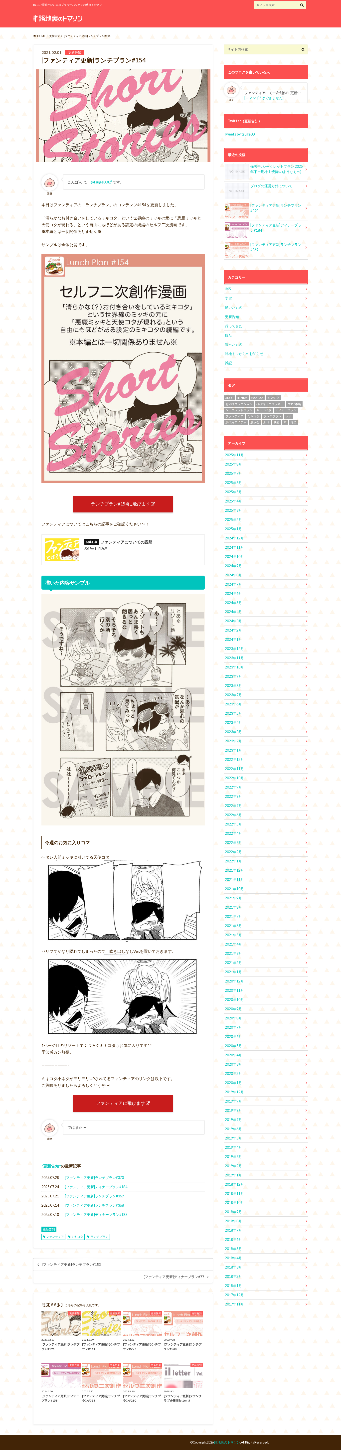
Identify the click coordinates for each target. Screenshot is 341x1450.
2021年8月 (233, 907)
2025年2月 (233, 519)
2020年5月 (233, 1046)
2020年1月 (233, 1083)
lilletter (242, 398)
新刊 (266, 422)
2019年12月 (234, 1092)
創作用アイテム (235, 422)
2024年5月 (233, 603)
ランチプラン (99, 1237)
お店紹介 (273, 398)
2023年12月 (234, 648)
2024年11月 (234, 547)
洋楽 (294, 422)
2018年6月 (233, 1239)
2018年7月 (233, 1230)
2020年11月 (234, 990)
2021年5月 (233, 935)
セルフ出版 (263, 410)
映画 (277, 422)
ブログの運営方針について (271, 186)
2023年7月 (233, 695)
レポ (289, 416)
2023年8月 (233, 685)
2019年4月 (233, 1147)
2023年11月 (234, 658)
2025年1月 (233, 529)
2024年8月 (233, 575)
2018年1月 (233, 1286)
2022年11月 (234, 769)
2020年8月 (233, 1018)
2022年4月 (233, 833)
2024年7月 (233, 584)
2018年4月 (233, 1258)
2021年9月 (233, 898)
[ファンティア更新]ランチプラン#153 (71, 1265)
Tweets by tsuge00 (239, 134)
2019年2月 (233, 1166)
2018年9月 (233, 1212)
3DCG (229, 398)
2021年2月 (233, 963)
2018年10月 (234, 1202)
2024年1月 (233, 639)
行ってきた (233, 326)
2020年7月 (233, 1027)
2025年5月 (233, 492)
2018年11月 (234, 1193)
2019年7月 (233, 1120)
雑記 (228, 363)
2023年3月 (233, 732)
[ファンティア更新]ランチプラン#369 (94, 1196)
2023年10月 (234, 667)
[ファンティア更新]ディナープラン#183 (96, 1214)
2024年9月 (233, 566)
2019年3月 (233, 1156)
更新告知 (51, 1165)
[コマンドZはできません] (264, 98)
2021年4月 (233, 944)
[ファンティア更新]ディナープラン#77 (174, 1277)
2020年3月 (233, 1064)
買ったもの (233, 344)
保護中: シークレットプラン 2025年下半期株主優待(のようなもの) (276, 169)
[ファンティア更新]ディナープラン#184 (96, 1187)
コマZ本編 (294, 404)
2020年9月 (233, 1009)
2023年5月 (233, 713)
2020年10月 (234, 999)
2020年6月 (233, 1036)
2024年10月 (234, 556)
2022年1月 (233, 861)
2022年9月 (233, 787)
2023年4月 (233, 722)
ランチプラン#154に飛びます (120, 503)
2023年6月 (233, 704)
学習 (228, 298)
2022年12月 (234, 759)
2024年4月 (233, 612)
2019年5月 (233, 1138)
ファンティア (55, 1237)
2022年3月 (233, 842)
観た (228, 335)
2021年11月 (234, 879)
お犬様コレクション (238, 404)
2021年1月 (233, 972)
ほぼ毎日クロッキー (269, 404)
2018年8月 (233, 1221)
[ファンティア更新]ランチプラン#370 (94, 1177)
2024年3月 (233, 621)
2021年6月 (233, 926)
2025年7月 (233, 473)
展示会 (254, 422)
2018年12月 (234, 1184)
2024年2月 (233, 630)
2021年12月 (234, 870)
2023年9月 (233, 676)
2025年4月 (233, 501)
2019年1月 (233, 1175)
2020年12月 (234, 981)
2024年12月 (234, 538)
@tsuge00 (99, 182)
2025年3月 (233, 510)
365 (228, 289)
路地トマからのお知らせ (244, 353)
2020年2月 (233, 1073)
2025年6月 (233, 483)
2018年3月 (233, 1267)
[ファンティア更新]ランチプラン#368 (94, 1205)
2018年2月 (233, 1276)
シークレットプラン (238, 410)
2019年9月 (233, 1101)
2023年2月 (233, 741)
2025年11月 (234, 455)
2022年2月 (233, 852)
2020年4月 (233, 1055)
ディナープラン (285, 410)
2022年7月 (233, 806)
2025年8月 (233, 464)
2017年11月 (234, 1304)
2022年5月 (233, 824)
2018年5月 (233, 1249)
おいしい (257, 398)
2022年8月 (233, 796)
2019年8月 (233, 1110)
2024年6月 (233, 593)
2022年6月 (233, 815)
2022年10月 (234, 778)
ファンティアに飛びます (120, 1103)
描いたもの (233, 307)
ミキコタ (77, 1237)
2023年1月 (233, 750)
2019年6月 (233, 1129)
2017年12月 (234, 1295)
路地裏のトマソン (227, 1442)
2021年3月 (233, 953)
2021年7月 (233, 916)
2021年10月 (234, 889)
